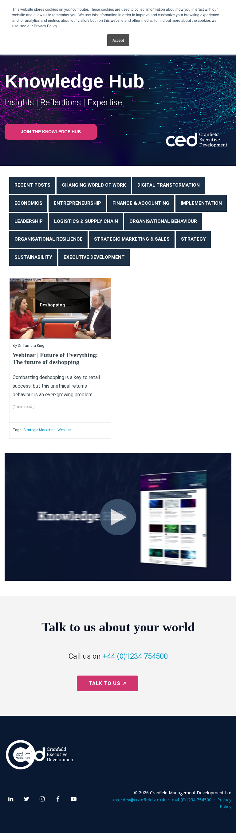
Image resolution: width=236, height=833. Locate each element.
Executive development (94, 257)
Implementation (201, 203)
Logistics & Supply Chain (86, 221)
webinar (64, 430)
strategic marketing (39, 430)
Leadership (28, 221)
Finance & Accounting (140, 203)
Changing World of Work (94, 185)
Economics (28, 203)
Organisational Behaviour (163, 221)
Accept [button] (118, 40)
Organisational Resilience (48, 239)
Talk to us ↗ (107, 683)
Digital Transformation (168, 185)
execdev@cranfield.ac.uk (139, 800)
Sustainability (33, 257)
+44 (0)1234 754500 (135, 656)
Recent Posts (32, 185)
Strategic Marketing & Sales (132, 239)
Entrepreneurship (77, 203)
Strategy (193, 239)
